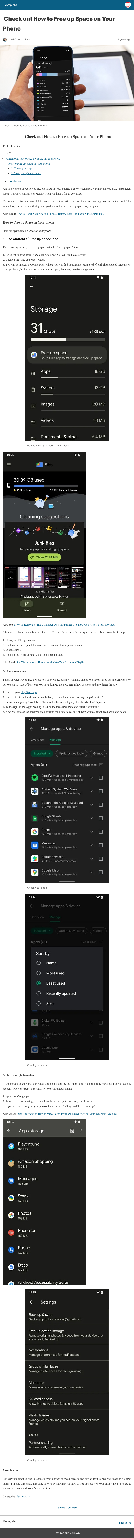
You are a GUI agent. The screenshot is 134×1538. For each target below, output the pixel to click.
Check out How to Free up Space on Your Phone (33, 158)
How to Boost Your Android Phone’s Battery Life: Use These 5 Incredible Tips (60, 213)
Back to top (125, 1522)
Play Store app (29, 692)
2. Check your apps (21, 168)
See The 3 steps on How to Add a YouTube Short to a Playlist (50, 662)
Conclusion (14, 181)
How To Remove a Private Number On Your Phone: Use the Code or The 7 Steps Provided (64, 624)
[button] (67, 1483)
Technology (23, 1496)
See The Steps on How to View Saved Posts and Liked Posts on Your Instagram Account (67, 1113)
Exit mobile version (67, 1533)
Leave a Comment (67, 1507)
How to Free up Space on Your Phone (29, 163)
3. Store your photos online (26, 173)
